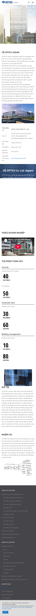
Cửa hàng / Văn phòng (9, 566)
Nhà (4, 550)
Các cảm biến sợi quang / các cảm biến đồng (15, 511)
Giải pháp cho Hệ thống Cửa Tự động (12, 576)
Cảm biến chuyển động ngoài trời (12, 501)
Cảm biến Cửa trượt (8, 521)
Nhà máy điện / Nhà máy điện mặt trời (13, 563)
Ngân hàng (6, 556)
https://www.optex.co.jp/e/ (18, 158)
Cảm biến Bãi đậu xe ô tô (8, 538)
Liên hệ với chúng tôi (7, 595)
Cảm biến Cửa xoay (8, 524)
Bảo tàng (5, 573)
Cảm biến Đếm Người (7, 531)
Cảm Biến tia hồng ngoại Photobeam (13, 498)
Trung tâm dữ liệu (8, 570)
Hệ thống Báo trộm (8, 514)
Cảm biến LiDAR (7, 508)
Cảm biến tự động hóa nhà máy (10, 534)
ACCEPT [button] (5, 612)
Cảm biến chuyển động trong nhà (12, 504)
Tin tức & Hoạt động (7, 591)
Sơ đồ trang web (6, 598)
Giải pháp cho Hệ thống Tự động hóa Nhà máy (14, 579)
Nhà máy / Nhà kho (8, 553)
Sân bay (5, 560)
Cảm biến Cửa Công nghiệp (10, 528)
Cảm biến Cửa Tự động (8, 518)
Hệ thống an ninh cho (7, 546)
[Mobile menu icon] (32, 2)
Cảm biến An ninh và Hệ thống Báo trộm (12, 494)
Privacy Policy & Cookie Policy (9, 607)
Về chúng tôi (5, 588)
